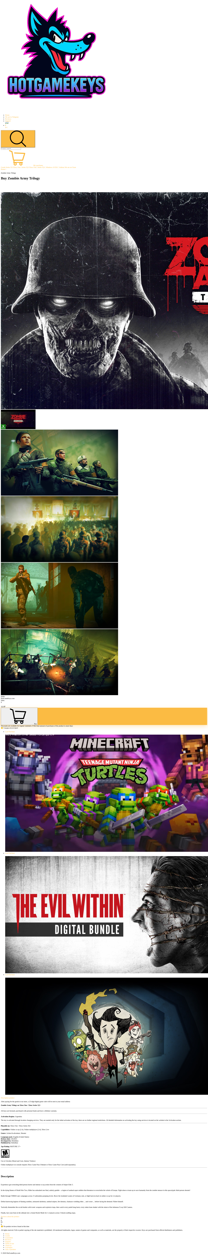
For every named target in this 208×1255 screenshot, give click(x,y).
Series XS (9, 167)
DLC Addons (59, 167)
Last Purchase (10, 732)
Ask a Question (10, 1249)
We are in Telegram (12, 117)
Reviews (8, 119)
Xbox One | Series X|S (21, 167)
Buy (35, 724)
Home (7, 115)
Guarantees (9, 1238)
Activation (8, 1247)
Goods (3, 167)
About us (8, 1245)
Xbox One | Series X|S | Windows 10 (42, 167)
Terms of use (9, 1243)
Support (8, 121)
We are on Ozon (70, 167)
